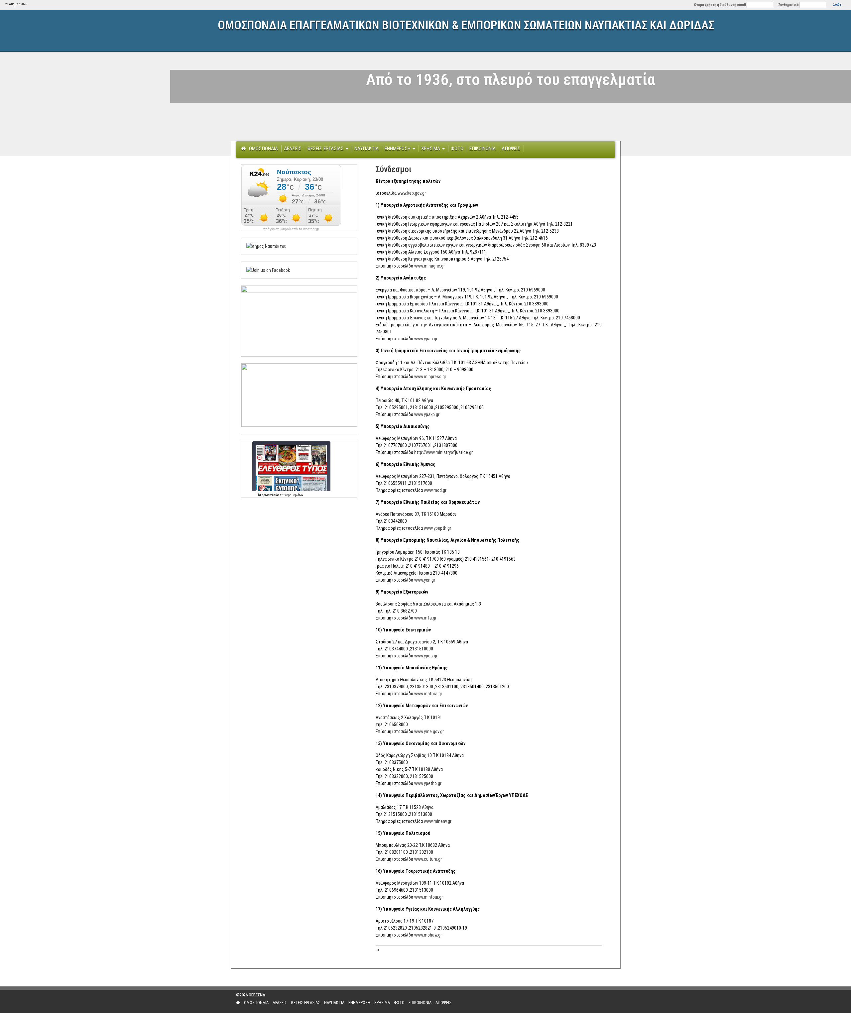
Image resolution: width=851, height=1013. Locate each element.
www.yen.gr (424, 580)
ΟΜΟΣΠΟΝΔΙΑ (263, 149)
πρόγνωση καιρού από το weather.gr (291, 229)
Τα (260, 495)
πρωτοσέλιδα (270, 495)
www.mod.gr (435, 490)
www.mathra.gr (428, 693)
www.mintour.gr (428, 897)
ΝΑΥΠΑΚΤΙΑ (366, 149)
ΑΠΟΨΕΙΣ (511, 149)
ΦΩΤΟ (457, 149)
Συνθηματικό (788, 5)
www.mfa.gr (425, 617)
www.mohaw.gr (428, 935)
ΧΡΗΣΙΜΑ (431, 149)
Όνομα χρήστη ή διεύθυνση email (720, 5)
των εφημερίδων (291, 495)
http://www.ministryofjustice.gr (443, 452)
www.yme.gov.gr (429, 731)
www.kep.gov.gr (412, 193)
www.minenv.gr (437, 821)
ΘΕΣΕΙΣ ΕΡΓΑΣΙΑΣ (326, 149)
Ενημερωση (398, 149)
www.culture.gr (428, 859)
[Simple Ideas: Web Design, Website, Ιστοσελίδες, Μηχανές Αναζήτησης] (571, 1001)
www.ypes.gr (425, 655)
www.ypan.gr (425, 338)
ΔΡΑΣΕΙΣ (293, 149)
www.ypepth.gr (437, 528)
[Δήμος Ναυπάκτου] (266, 246)
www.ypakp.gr (426, 414)
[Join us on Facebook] (268, 270)
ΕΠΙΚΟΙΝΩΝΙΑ (482, 149)
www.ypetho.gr (427, 783)
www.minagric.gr (429, 266)
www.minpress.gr (430, 376)
